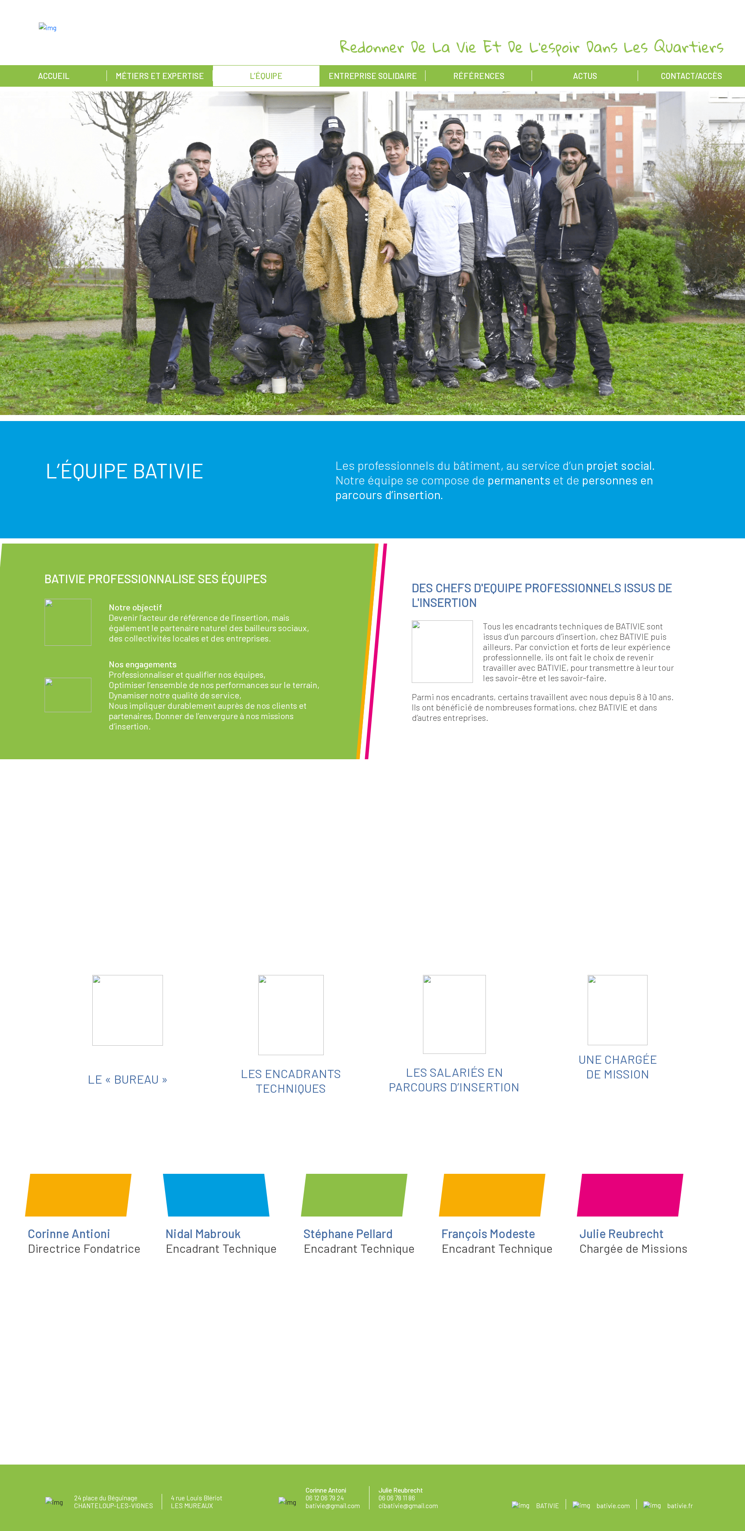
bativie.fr (680, 1505)
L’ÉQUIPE (266, 76)
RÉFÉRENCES (478, 76)
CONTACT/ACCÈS (691, 76)
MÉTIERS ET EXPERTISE (160, 76)
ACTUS (585, 76)
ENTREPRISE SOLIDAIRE (373, 76)
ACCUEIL (53, 76)
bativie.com (613, 1505)
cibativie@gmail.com (408, 1505)
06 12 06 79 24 (325, 1498)
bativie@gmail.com (333, 1505)
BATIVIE (547, 1505)
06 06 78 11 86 (397, 1498)
